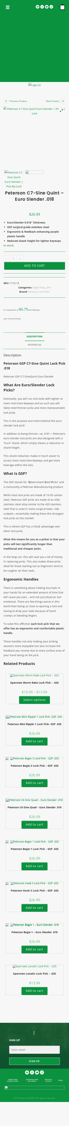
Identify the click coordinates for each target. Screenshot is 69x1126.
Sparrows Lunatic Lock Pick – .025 (34, 973)
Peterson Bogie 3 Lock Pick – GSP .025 (35, 765)
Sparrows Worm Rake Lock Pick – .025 (34, 682)
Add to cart (34, 266)
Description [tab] (35, 336)
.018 (48, 287)
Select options (34, 700)
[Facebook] (37, 7)
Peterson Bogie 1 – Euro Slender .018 (34, 932)
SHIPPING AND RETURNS (32, 1080)
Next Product (52, 101)
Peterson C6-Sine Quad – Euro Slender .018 (34, 807)
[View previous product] (6, 101)
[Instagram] (42, 7)
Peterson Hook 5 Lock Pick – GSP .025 (35, 890)
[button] (8, 7)
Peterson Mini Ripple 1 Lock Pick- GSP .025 (34, 724)
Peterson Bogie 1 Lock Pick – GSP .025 (35, 849)
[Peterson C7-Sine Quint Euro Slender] (13, 179)
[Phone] (51, 7)
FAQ (60, 1080)
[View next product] (63, 101)
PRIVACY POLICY (48, 1080)
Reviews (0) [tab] (34, 344)
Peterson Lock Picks (39, 291)
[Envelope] (47, 7)
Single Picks (38, 287)
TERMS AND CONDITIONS (12, 1080)
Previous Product (18, 101)
